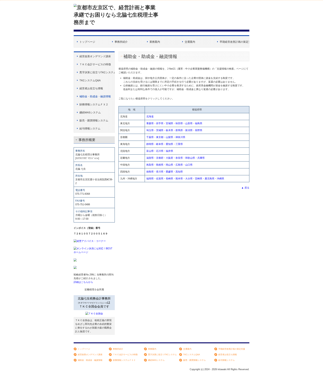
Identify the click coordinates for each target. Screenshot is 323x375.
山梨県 (169, 137)
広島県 (179, 164)
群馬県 (179, 130)
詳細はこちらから (83, 282)
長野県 (198, 130)
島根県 (159, 164)
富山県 (150, 151)
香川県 (159, 171)
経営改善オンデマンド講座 (95, 56)
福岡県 (150, 178)
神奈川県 (180, 137)
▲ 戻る (245, 187)
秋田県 (179, 123)
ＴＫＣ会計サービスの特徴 (95, 64)
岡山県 (169, 164)
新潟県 (189, 130)
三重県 (179, 144)
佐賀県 (159, 178)
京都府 (159, 157)
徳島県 (150, 171)
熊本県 (179, 178)
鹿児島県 (209, 178)
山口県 (189, 164)
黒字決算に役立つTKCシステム (97, 72)
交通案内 (190, 41)
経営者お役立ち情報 (91, 88)
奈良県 (179, 157)
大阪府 (169, 157)
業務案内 (155, 41)
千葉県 (150, 137)
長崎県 (169, 178)
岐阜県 (159, 144)
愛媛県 (169, 171)
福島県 (198, 123)
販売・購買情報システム (93, 120)
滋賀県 (150, 157)
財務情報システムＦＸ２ (93, 104)
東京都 (159, 137)
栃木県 (169, 130)
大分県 (189, 178)
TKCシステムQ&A (90, 80)
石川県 (159, 151)
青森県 (150, 123)
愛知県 (169, 144)
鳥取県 (150, 164)
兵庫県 (201, 157)
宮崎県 (198, 178)
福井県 (169, 151)
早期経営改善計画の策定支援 (234, 41)
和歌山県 (190, 157)
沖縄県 (220, 178)
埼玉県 (150, 130)
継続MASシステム (90, 112)
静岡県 (150, 144)
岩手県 (159, 123)
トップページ (87, 41)
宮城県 (169, 123)
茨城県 (159, 130)
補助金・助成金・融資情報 (95, 96)
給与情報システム (89, 128)
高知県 (179, 171)
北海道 (150, 116)
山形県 (189, 123)
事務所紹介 (121, 41)
